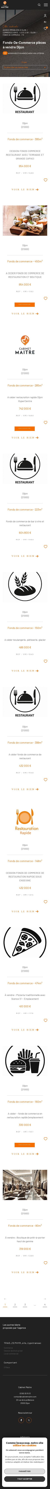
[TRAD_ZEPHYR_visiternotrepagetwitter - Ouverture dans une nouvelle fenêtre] (29, 1420)
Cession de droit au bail (13, 1351)
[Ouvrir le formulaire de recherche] (39, 4)
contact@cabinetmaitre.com (25, 1397)
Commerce (8, 1348)
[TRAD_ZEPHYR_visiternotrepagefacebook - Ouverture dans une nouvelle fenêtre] (21, 1420)
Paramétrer (25, 1471)
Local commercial (11, 1354)
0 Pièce (7, 1367)
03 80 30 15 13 (25, 1393)
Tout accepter (24, 1479)
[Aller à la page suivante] (45, 1299)
